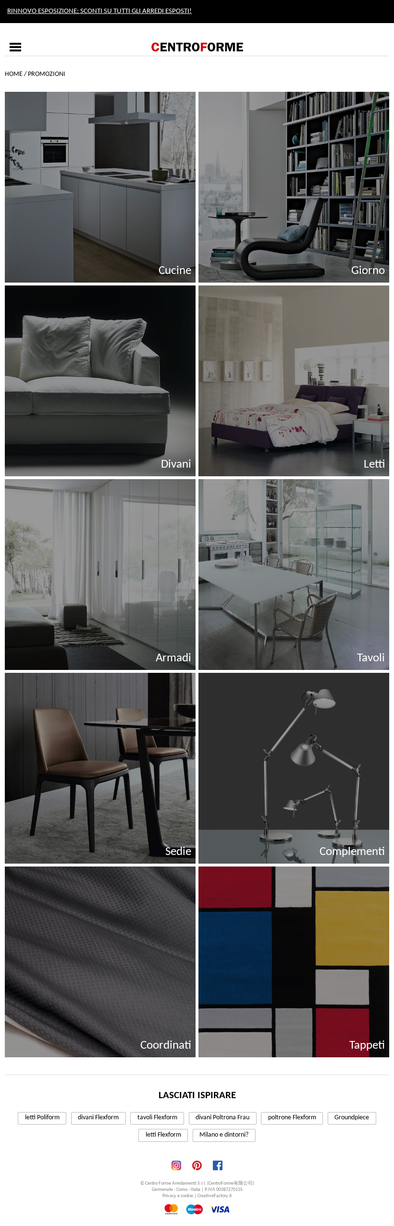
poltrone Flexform (292, 1118)
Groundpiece (351, 1118)
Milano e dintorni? (223, 1135)
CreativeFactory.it (214, 1196)
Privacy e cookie (177, 1196)
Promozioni (46, 74)
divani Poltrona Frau (222, 1118)
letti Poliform (42, 1118)
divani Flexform (98, 1118)
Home (14, 74)
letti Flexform (163, 1135)
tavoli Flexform (157, 1118)
